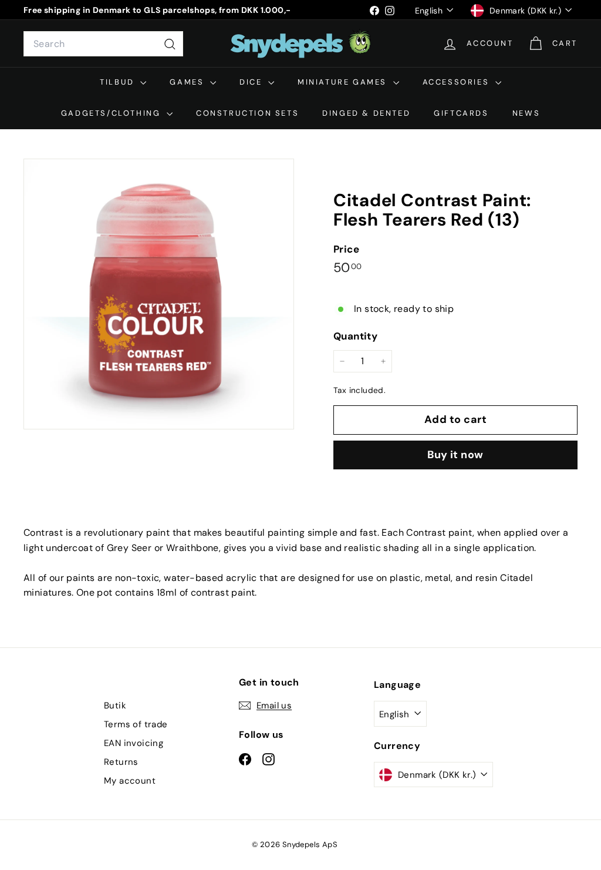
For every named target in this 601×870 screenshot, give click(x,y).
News (526, 113)
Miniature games (344, 82)
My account (130, 781)
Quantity (355, 336)
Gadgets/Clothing (112, 113)
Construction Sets (247, 113)
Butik (115, 705)
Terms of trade (136, 724)
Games (188, 82)
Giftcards (461, 113)
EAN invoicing (133, 743)
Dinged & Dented (366, 113)
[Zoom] (158, 294)
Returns (121, 762)
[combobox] (103, 44)
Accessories (457, 82)
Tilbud (118, 82)
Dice (252, 82)
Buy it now (455, 455)
